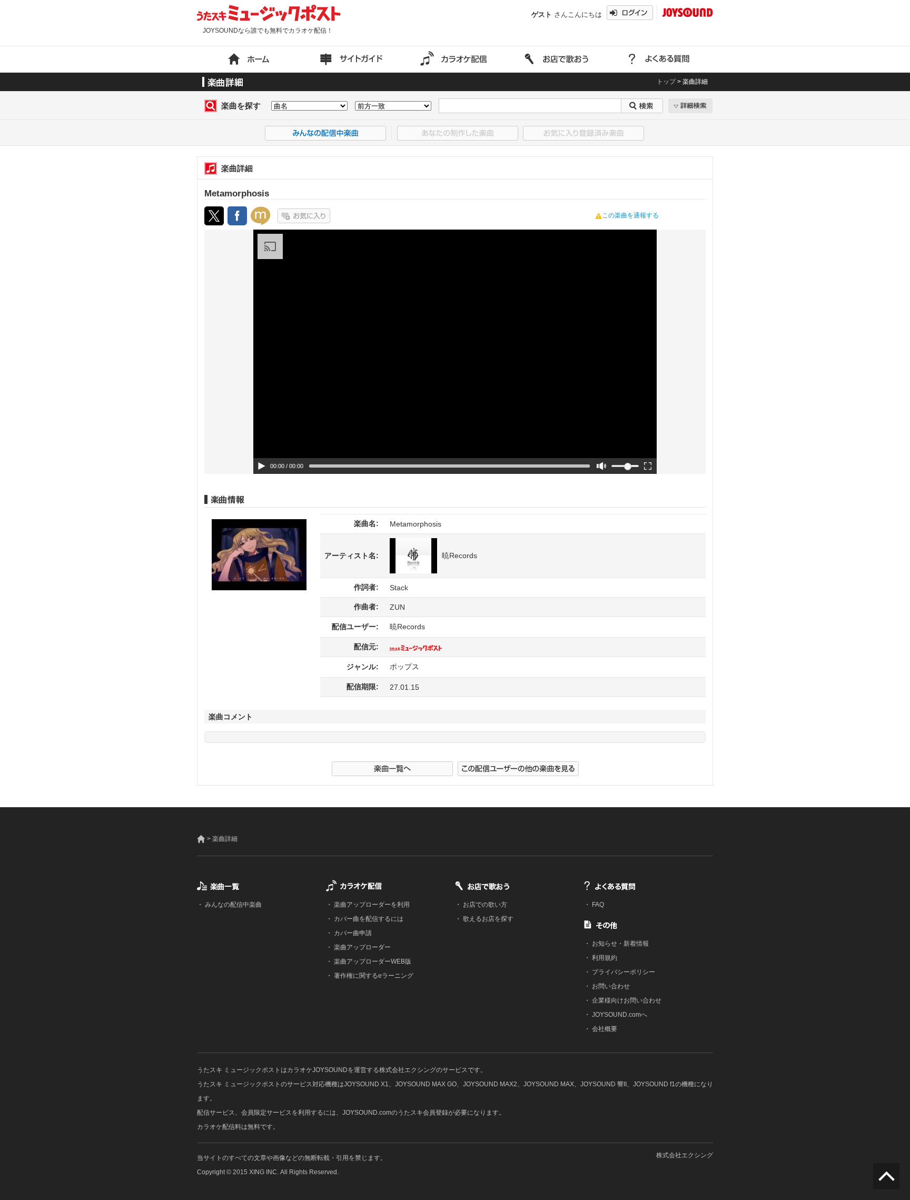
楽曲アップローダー (361, 947)
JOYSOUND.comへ (618, 1014)
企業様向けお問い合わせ (625, 1000)
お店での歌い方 (484, 904)
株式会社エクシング (684, 1155)
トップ (666, 81)
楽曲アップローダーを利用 (371, 904)
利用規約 (603, 957)
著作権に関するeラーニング (372, 975)
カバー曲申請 (352, 933)
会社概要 (603, 1029)
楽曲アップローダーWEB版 (371, 961)
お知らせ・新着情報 (619, 943)
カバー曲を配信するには (367, 919)
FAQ (597, 904)
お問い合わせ (610, 986)
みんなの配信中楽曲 (232, 904)
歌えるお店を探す (487, 919)
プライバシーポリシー (622, 972)
